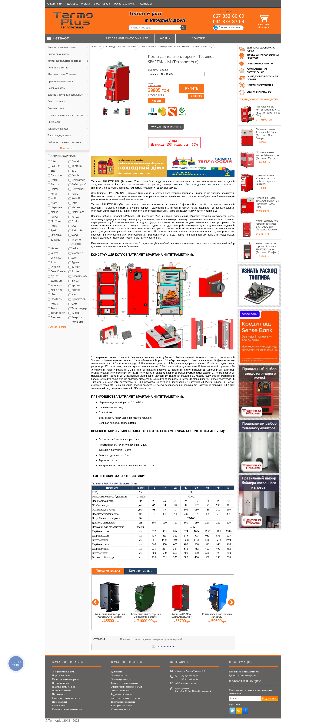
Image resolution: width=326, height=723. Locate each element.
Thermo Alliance (76, 242)
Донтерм (56, 281)
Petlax (75, 217)
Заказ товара (102, 4)
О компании (54, 4)
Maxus (54, 212)
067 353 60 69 (228, 17)
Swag (75, 235)
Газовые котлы (59, 705)
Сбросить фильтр (57, 327)
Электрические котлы (121, 690)
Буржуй (55, 267)
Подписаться (269, 698)
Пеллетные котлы (60, 683)
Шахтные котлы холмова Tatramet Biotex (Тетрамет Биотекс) (266, 179)
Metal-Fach (78, 212)
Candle (76, 175)
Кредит (156, 100)
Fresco (55, 184)
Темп (54, 308)
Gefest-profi (79, 184)
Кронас (76, 285)
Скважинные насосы (120, 709)
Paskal (54, 217)
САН (74, 304)
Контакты (146, 4)
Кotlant (55, 198)
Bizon (54, 171)
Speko (54, 230)
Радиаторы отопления (121, 694)
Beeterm (77, 166)
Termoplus (55, 721)
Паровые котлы (59, 694)
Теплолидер (79, 308)
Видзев (76, 267)
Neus (75, 294)
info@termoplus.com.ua (185, 683)
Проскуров (78, 299)
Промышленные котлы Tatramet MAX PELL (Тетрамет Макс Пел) (268, 111)
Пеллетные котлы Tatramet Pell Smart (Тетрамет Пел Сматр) (267, 134)
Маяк (54, 294)
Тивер (75, 313)
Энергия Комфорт (77, 319)
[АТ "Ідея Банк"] (152, 111)
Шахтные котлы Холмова (64, 686)
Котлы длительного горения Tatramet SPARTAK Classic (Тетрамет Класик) (267, 225)
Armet (75, 161)
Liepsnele (56, 207)
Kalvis (75, 194)
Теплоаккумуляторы (121, 679)
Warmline (77, 253)
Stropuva (56, 235)
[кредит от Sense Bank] (172, 111)
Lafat (74, 203)
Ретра (54, 304)
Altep (54, 161)
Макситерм (57, 290)
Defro (54, 180)
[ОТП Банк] (182, 111)
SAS (74, 226)
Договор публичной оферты (242, 675)
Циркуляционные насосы (123, 702)
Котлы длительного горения (65, 679)
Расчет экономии (124, 4)
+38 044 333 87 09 (189, 679)
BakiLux (55, 166)
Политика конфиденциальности (243, 671)
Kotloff (76, 198)
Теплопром (58, 313)
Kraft (54, 203)
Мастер (76, 290)
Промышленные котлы (63, 690)
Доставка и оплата (78, 4)
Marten (76, 207)
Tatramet (56, 240)
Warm (54, 253)
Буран (75, 262)
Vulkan (75, 248)
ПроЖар (56, 299)
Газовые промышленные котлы (67, 709)
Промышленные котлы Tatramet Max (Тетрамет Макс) (267, 155)
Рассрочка (196, 96)
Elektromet (78, 180)
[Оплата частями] (162, 111)
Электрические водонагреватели (126, 686)
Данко (54, 276)
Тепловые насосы (119, 675)
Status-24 (77, 230)
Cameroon (57, 175)
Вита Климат (58, 271)
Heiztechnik (78, 189)
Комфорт (56, 285)
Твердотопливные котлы (63, 671)
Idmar (54, 194)
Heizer (54, 189)
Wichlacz (56, 258)
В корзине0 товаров (264, 26)
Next (231, 602)
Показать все (67, 148)
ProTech (76, 221)
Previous (95, 602)
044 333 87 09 (228, 22)
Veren (54, 248)
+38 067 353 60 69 (189, 676)
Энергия (56, 317)
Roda (54, 226)
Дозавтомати (79, 276)
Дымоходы (116, 671)
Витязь (75, 271)
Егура (75, 281)
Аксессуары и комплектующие (125, 698)
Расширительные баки (121, 705)
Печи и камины (59, 702)
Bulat (74, 171)
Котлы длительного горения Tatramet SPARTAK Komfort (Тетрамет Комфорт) (267, 248)
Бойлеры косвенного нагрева (124, 683)
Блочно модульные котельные (66, 698)
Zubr (74, 258)
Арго (54, 262)
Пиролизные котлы (61, 675)
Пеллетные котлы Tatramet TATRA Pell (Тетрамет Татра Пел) (267, 202)
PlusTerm (56, 221)
